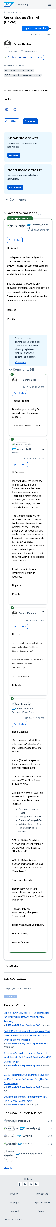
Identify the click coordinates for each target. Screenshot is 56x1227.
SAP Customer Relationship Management (22, 75)
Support (42, 1211)
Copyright (14, 1202)
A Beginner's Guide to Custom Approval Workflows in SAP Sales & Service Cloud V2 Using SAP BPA (27, 1057)
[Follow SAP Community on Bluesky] (25, 1184)
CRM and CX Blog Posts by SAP (23, 1025)
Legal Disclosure (42, 1202)
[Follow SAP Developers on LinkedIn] (36, 1184)
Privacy (14, 1194)
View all (8, 1167)
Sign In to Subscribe (35, 28)
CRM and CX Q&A (14, 12)
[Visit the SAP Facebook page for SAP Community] (19, 1184)
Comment (30, 121)
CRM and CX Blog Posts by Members (26, 1043)
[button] (30, 57)
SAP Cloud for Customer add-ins (19, 70)
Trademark (13, 1211)
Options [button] (50, 28)
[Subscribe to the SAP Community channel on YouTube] (31, 1184)
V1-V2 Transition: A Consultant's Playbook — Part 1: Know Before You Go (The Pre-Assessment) (26, 1079)
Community (22, 4)
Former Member (22, 44)
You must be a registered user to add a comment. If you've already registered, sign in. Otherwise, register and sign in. (27, 347)
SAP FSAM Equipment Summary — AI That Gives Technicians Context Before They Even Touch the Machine (27, 1035)
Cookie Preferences (14, 1219)
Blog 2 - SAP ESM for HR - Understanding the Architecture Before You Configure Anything (26, 1017)
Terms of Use (42, 1194)
